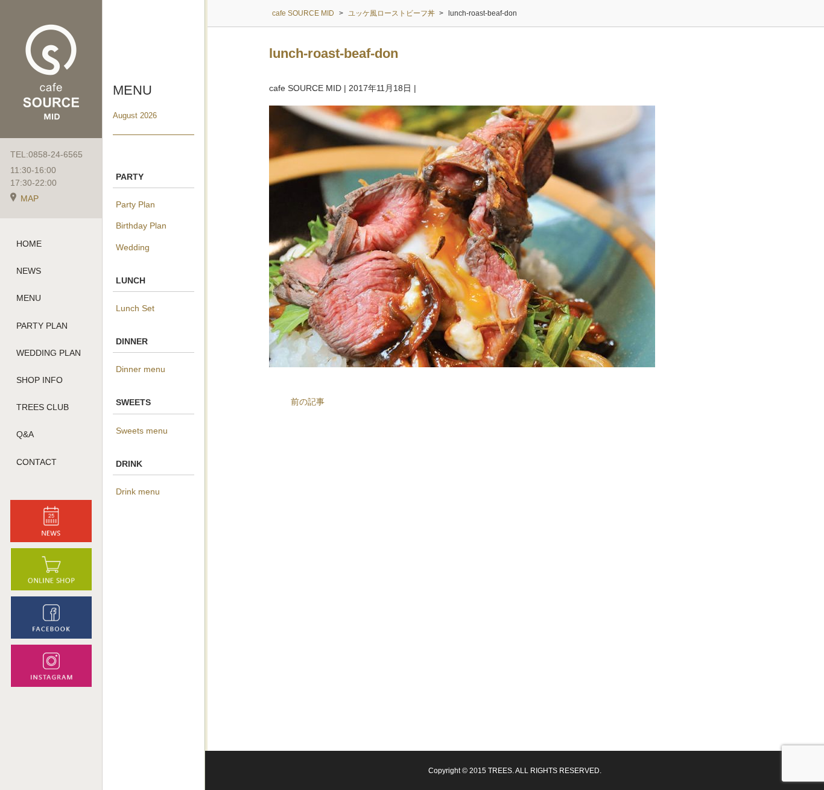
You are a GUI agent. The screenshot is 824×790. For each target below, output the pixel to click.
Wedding (133, 247)
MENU (28, 298)
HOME (29, 243)
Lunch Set (135, 308)
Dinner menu (140, 369)
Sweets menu (142, 430)
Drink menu (138, 491)
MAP (30, 198)
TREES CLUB (42, 407)
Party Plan (135, 204)
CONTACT (36, 462)
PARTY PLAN (42, 325)
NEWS (28, 271)
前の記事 (308, 401)
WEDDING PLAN (48, 353)
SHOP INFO (39, 380)
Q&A (25, 434)
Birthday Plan (141, 225)
